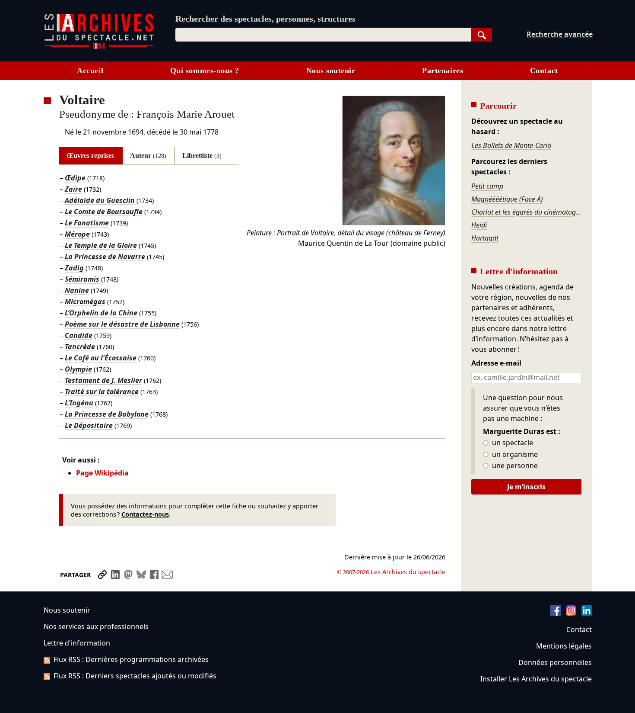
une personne (514, 466)
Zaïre (73, 189)
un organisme (514, 455)
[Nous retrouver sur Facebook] (555, 613)
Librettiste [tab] (202, 155)
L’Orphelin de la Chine (101, 313)
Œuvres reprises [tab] (90, 155)
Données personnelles (555, 662)
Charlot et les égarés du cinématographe (526, 212)
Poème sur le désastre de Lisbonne (122, 324)
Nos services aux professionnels (96, 626)
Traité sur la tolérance (102, 391)
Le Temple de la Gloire (101, 245)
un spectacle (511, 443)
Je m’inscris (526, 486)
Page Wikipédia (102, 473)
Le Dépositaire (89, 425)
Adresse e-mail (496, 363)
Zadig (74, 268)
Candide (78, 335)
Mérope (77, 234)
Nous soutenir (331, 70)
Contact (544, 70)
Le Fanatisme (87, 223)
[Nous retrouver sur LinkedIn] (586, 613)
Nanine (77, 290)
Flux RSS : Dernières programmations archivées (131, 659)
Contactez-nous (145, 514)
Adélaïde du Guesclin (100, 200)
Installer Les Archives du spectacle (536, 679)
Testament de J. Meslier (103, 380)
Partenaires (442, 70)
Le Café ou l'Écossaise (101, 358)
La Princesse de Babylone (107, 414)
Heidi (479, 225)
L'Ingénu (79, 403)
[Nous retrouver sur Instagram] (571, 613)
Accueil (90, 70)
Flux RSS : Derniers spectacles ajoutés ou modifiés (135, 676)
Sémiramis (82, 279)
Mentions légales (564, 646)
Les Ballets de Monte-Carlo (511, 145)
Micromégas (85, 301)
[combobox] (323, 35)
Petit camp (487, 186)
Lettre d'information (77, 643)
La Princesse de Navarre (105, 256)
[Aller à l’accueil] (98, 47)
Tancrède (80, 346)
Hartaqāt (484, 238)
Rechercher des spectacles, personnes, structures (265, 18)
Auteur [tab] (148, 155)
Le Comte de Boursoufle (104, 211)
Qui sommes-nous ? (204, 70)
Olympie (78, 369)
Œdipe (75, 178)
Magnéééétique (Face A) (507, 199)
